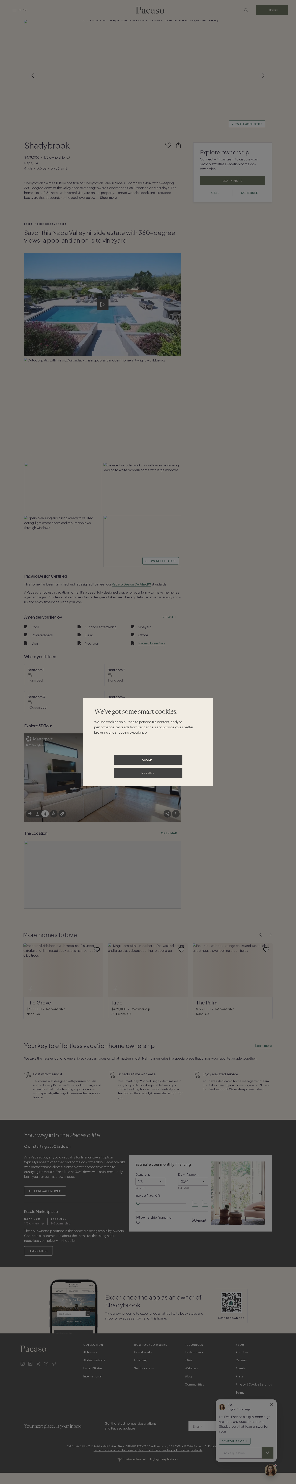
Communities (194, 1384)
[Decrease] (195, 1203)
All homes (90, 1352)
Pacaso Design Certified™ (131, 584)
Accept (148, 759)
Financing (141, 1360)
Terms (240, 1392)
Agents (241, 1368)
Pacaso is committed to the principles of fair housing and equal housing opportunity (148, 1450)
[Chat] (271, 1470)
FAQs (188, 1360)
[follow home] (168, 145)
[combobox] (151, 1182)
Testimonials (194, 1352)
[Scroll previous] (33, 76)
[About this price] (68, 157)
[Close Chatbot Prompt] (271, 1404)
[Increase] (205, 1203)
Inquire (272, 10)
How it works (143, 1352)
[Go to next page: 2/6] (271, 935)
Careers (241, 1360)
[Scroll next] (263, 76)
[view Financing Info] (138, 1222)
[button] (148, 75)
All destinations (94, 1360)
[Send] (267, 1453)
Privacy (241, 1384)
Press (239, 1376)
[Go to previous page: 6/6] (261, 935)
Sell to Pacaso (144, 1368)
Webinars (191, 1368)
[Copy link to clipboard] (178, 145)
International (92, 1376)
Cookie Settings (260, 1384)
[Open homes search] (246, 10)
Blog (188, 1376)
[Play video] (103, 304)
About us (242, 1352)
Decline (148, 772)
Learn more (263, 1045)
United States (93, 1368)
